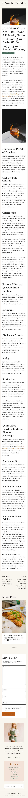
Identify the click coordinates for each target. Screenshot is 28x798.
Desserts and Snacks (14, 767)
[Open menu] (25, 3)
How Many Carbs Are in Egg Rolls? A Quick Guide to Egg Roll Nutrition (13, 637)
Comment (6, 666)
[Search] (21, 786)
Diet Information (8, 52)
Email (5, 696)
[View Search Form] (3, 3)
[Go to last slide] (4, 623)
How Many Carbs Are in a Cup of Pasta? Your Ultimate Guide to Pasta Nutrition (20, 582)
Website (5, 703)
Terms (19, 793)
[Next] (24, 623)
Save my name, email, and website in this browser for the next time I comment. (14, 708)
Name (5, 689)
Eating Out (14, 772)
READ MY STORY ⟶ (14, 757)
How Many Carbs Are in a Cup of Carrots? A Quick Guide (7, 581)
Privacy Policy (11, 793)
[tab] (12, 647)
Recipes (14, 774)
